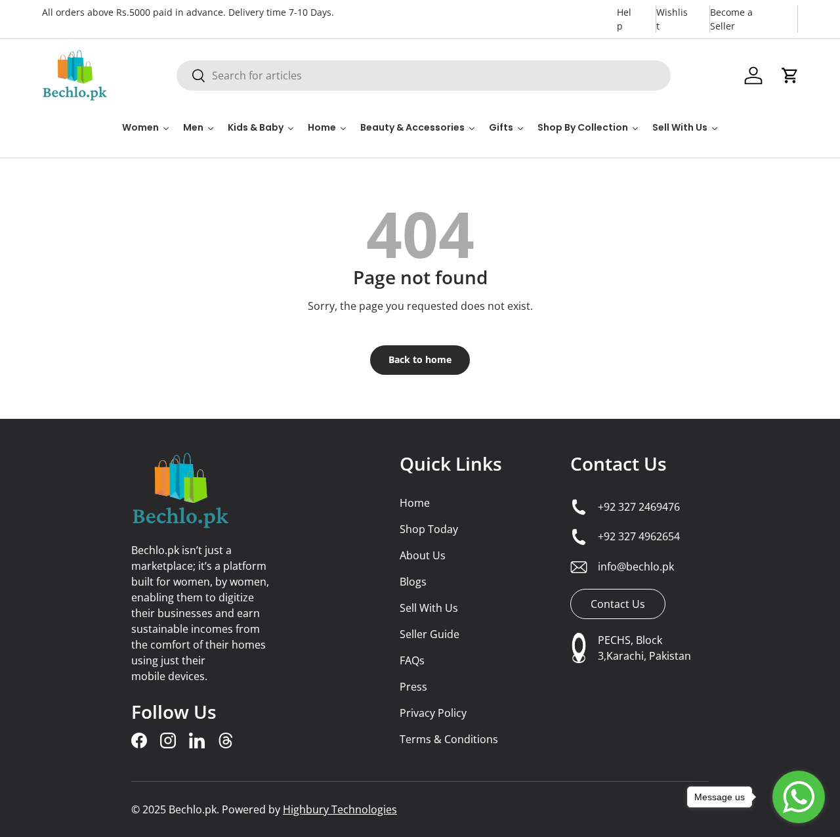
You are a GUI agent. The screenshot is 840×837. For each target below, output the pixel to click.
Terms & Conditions (449, 739)
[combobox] (424, 75)
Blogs (413, 581)
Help (624, 19)
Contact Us (618, 463)
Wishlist (672, 19)
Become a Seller (731, 19)
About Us (423, 555)
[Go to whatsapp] (798, 797)
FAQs (412, 660)
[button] (790, 75)
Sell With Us (429, 608)
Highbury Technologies (340, 809)
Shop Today (429, 529)
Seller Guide (429, 634)
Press (413, 686)
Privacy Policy (433, 713)
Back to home (420, 359)
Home (415, 503)
